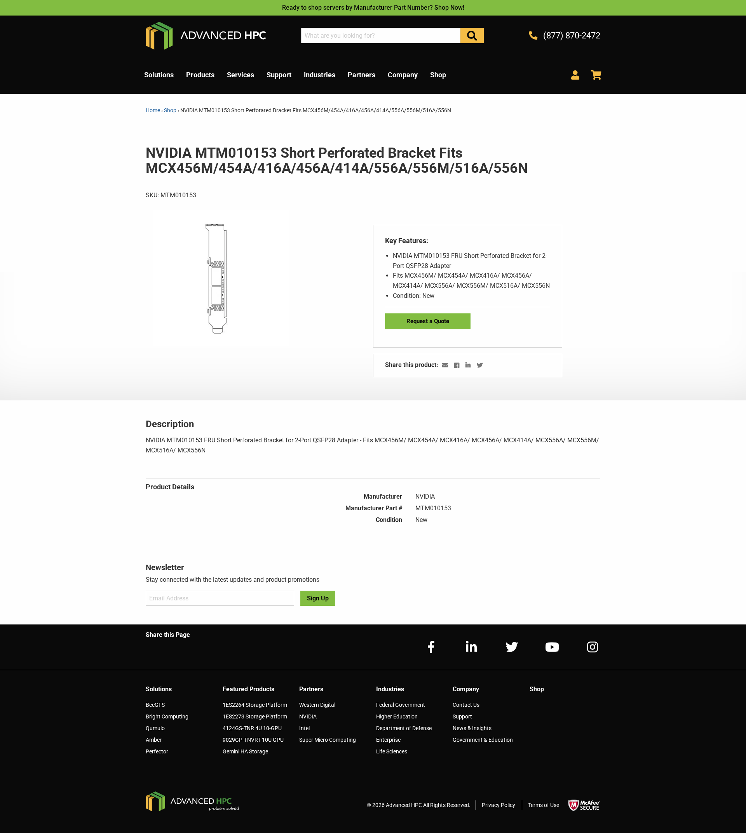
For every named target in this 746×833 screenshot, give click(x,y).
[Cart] (593, 75)
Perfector (157, 751)
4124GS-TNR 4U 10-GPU (252, 728)
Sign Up (318, 598)
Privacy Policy (498, 805)
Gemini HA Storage (245, 751)
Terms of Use (543, 805)
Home (153, 110)
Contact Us (466, 705)
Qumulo (155, 728)
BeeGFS (155, 705)
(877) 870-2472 (570, 35)
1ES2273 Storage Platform (255, 716)
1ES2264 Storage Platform (255, 705)
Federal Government (400, 705)
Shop (170, 110)
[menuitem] (159, 75)
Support (462, 716)
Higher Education (397, 716)
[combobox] (380, 35)
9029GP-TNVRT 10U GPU (253, 740)
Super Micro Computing (327, 740)
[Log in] (575, 75)
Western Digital (317, 705)
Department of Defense (404, 728)
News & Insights (472, 728)
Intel (304, 728)
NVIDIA (308, 716)
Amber (154, 740)
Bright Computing (167, 716)
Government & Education (483, 740)
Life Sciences (391, 751)
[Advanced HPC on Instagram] (586, 647)
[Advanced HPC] (206, 35)
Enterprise (388, 740)
